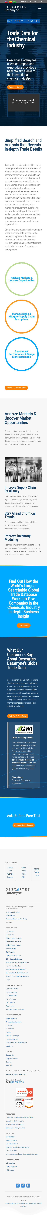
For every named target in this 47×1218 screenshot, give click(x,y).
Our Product (10, 931)
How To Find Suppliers (13, 966)
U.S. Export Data (11, 995)
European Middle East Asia (15, 1009)
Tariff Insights (10, 952)
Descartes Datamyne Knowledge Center (19, 1117)
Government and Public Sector (16, 1042)
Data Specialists (11, 1151)
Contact (24, 2)
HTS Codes (10, 1170)
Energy (8, 1032)
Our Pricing (9, 935)
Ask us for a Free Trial (16, 388)
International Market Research (16, 969)
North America (11, 999)
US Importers (10, 1163)
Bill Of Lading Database (14, 959)
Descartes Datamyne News (15, 1128)
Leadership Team (12, 1144)
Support (8, 1062)
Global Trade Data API (13, 955)
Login (40, 2)
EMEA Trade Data (36, 872)
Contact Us (10, 1055)
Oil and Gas (10, 1029)
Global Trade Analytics (13, 945)
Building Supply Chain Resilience (17, 973)
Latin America (11, 1002)
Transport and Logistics (14, 1022)
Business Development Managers (17, 1147)
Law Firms (9, 1046)
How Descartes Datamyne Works (17, 962)
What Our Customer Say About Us (17, 976)
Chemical (9, 1025)
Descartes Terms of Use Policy (16, 919)
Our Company (10, 1137)
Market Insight (11, 949)
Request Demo (15, 87)
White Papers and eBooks (15, 1124)
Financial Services (12, 1039)
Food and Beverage (12, 1036)
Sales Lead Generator (13, 942)
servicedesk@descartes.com (16, 1074)
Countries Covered (12, 989)
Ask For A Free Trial (17, 716)
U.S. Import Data (11, 992)
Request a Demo (11, 1058)
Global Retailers (11, 1018)
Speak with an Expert (23, 825)
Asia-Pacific (10, 1006)
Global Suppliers (11, 1166)
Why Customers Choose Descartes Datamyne (21, 1154)
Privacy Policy (10, 915)
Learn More (24, 625)
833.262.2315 (17, 1082)
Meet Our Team (11, 1140)
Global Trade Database (14, 938)
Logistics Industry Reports (15, 1121)
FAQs (8, 980)
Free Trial (33, 2)
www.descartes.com (13, 912)
